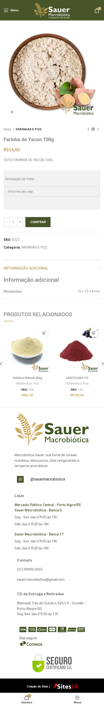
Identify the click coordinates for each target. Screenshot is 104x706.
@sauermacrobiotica (47, 479)
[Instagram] (20, 479)
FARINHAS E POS (28, 129)
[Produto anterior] (88, 129)
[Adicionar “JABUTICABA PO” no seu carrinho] (93, 333)
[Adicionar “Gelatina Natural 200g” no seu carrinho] (44, 333)
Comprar (38, 222)
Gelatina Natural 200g (27, 378)
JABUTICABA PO (77, 378)
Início (8, 129)
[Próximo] (98, 129)
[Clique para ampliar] (12, 112)
